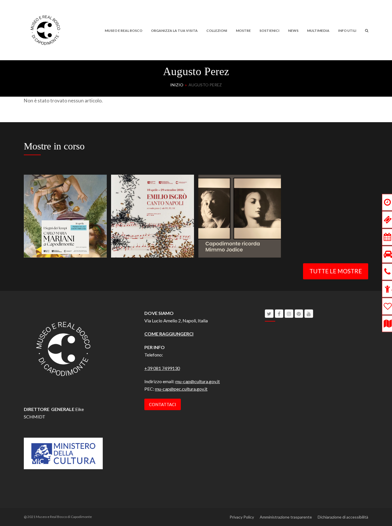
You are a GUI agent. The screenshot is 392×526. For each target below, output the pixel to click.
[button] (366, 30)
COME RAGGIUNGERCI (168, 333)
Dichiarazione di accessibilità (343, 517)
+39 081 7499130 (162, 368)
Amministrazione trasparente (286, 517)
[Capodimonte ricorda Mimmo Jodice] (239, 215)
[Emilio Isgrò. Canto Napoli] (152, 215)
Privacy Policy (242, 517)
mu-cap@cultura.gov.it (197, 381)
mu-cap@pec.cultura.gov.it (181, 388)
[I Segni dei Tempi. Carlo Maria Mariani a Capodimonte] (65, 215)
